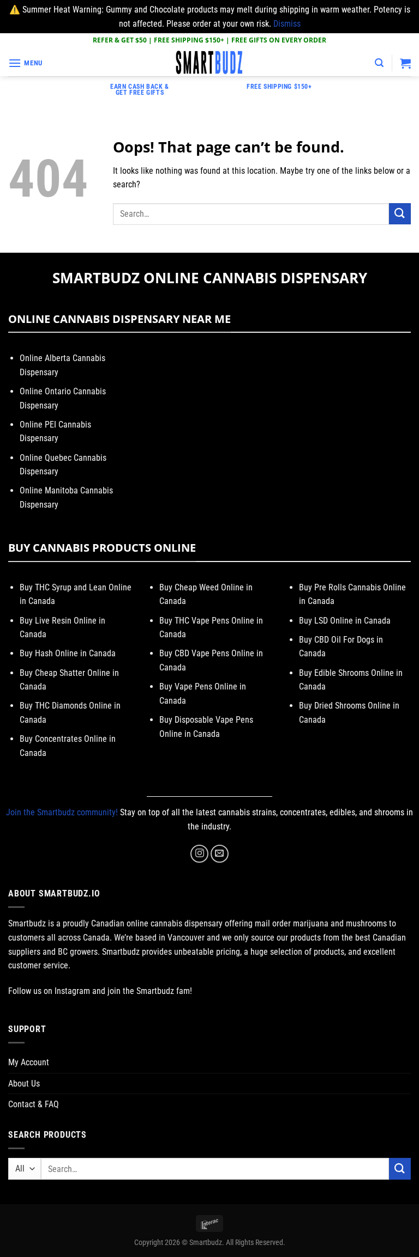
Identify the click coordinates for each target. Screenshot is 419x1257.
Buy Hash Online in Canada (68, 653)
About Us (24, 1083)
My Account (28, 1062)
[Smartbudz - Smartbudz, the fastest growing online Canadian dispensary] (209, 63)
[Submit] (400, 213)
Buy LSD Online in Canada (345, 620)
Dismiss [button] (287, 24)
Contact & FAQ (33, 1104)
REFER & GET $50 (120, 40)
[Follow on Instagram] (199, 854)
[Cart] (405, 63)
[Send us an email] (220, 854)
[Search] (379, 63)
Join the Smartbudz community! (62, 812)
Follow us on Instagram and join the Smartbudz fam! (100, 991)
